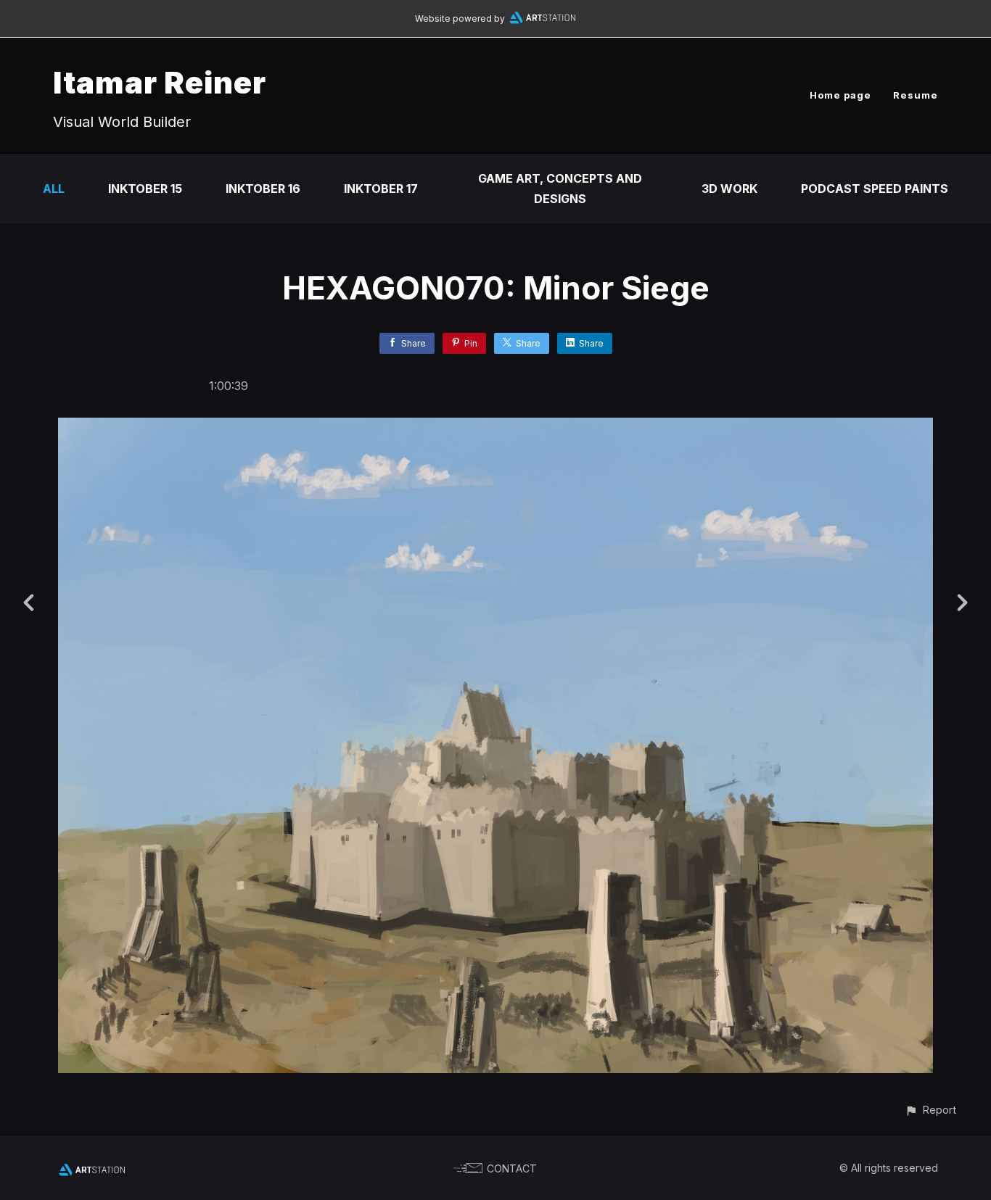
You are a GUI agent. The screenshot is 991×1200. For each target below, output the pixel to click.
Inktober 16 (263, 188)
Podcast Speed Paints (874, 188)
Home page (840, 95)
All (54, 188)
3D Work (729, 188)
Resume (915, 95)
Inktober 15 (145, 188)
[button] (930, 1110)
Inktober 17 (381, 188)
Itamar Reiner (159, 82)
